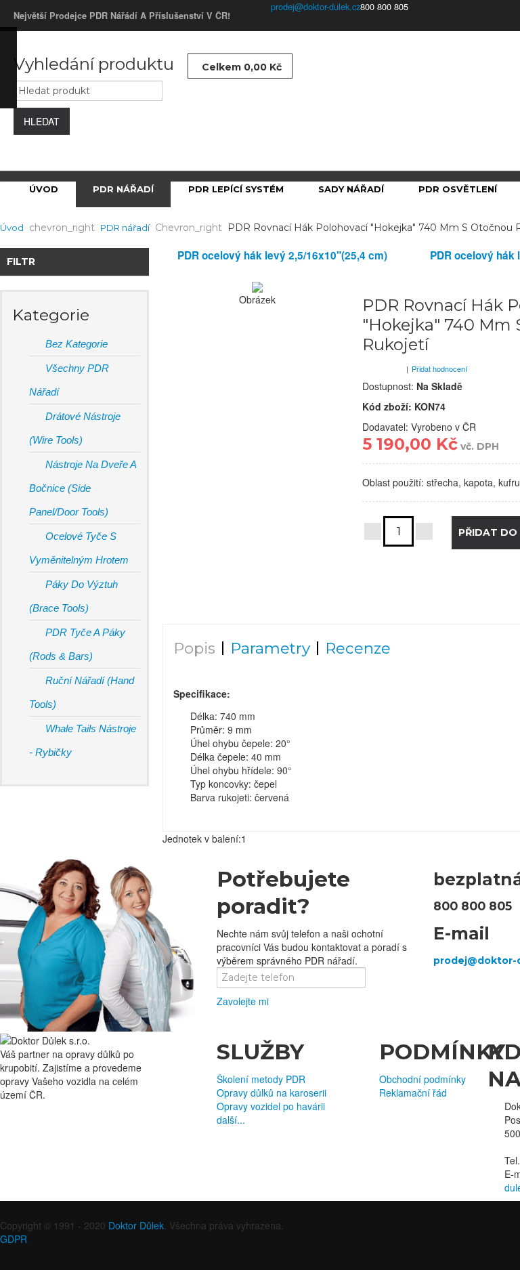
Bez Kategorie (75, 344)
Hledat (42, 121)
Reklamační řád (413, 1092)
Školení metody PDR (261, 1079)
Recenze (358, 648)
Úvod (12, 227)
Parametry (270, 648)
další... (231, 1119)
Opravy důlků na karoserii (271, 1092)
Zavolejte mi (243, 1001)
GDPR (13, 1239)
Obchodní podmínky (422, 1079)
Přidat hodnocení (439, 368)
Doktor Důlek (136, 1225)
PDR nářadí (125, 227)
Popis (194, 648)
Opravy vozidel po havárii (271, 1106)
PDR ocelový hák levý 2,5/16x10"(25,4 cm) (282, 255)
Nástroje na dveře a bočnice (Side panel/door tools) (82, 488)
